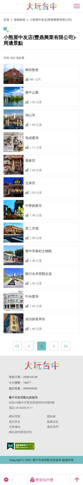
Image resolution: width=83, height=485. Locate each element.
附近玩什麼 (44, 479)
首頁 (6, 19)
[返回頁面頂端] (77, 479)
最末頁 (65, 346)
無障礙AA (25, 446)
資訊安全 (14, 421)
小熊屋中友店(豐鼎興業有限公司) (51, 19)
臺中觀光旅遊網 (41, 6)
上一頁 (29, 346)
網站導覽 (14, 416)
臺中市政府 (42, 365)
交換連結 (14, 426)
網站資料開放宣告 (20, 432)
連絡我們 (52, 426)
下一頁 (53, 346)
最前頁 (17, 346)
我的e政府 (10, 446)
